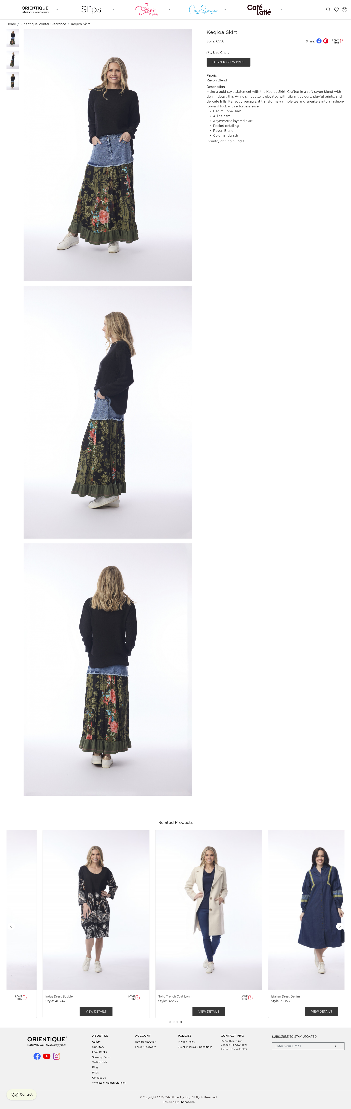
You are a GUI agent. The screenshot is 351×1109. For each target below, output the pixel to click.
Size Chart (220, 53)
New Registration (145, 1041)
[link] (328, 9)
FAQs (95, 1072)
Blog (95, 1067)
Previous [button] (11, 926)
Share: (310, 41)
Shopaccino (187, 1102)
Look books (99, 1052)
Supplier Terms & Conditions (195, 1046)
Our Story (98, 1046)
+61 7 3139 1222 (238, 1049)
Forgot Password (145, 1046)
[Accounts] (344, 9)
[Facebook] (37, 1058)
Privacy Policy (186, 1041)
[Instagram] (56, 1058)
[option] (62, 924)
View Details (62, 1011)
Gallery (96, 1041)
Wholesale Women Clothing (109, 1082)
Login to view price (228, 62)
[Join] (335, 1046)
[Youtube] (46, 1058)
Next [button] (339, 926)
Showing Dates (101, 1057)
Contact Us (99, 1077)
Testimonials (99, 1062)
